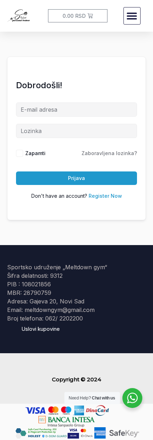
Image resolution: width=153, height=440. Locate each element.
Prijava (76, 178)
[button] (132, 16)
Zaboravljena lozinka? (109, 153)
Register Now (105, 196)
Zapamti (35, 153)
